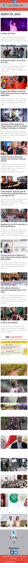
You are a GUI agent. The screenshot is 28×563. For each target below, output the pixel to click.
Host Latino (19, 562)
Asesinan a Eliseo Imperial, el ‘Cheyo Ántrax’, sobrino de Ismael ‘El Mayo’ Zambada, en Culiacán (14, 126)
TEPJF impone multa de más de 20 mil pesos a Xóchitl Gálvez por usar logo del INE (14, 193)
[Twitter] (15, 1)
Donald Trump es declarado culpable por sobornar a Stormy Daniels (13, 159)
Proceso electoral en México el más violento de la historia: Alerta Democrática (14, 257)
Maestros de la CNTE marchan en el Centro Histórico (14, 225)
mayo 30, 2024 (11, 14)
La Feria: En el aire (8, 33)
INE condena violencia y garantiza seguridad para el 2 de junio (13, 290)
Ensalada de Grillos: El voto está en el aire (13, 61)
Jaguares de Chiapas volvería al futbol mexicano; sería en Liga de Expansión (14, 93)
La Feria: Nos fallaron (9, 323)
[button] (14, 9)
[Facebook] (13, 1)
